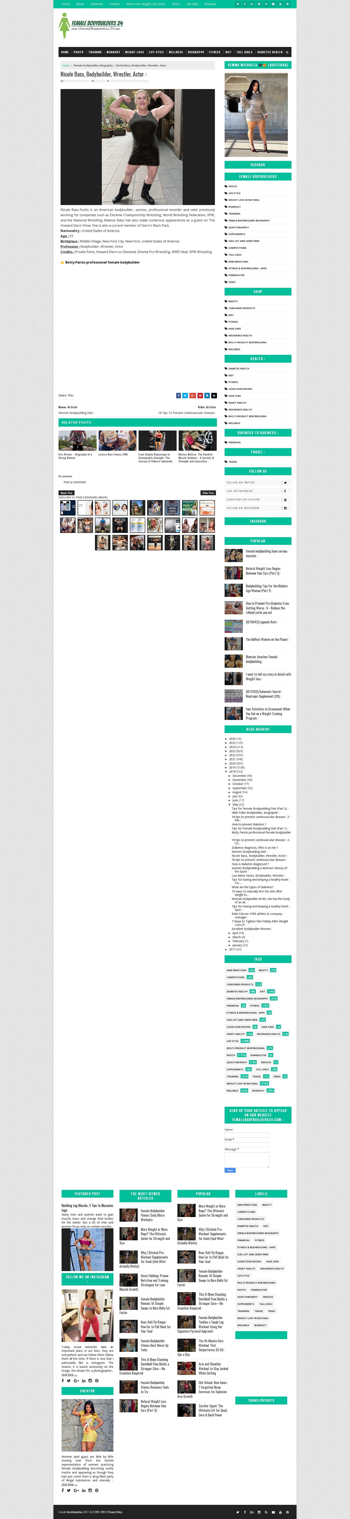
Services (266, 1062)
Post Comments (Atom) (92, 497)
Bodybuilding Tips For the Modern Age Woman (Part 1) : (267, 588)
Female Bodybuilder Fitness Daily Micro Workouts (153, 1215)
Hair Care (234, 328)
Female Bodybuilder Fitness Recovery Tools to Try (155, 1387)
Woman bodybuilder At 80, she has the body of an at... (261, 900)
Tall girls (245, 52)
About (80, 4)
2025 (232, 743)
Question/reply (238, 227)
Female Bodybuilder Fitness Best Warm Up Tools (154, 1345)
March (237, 937)
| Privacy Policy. (115, 1512)
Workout (210, 4)
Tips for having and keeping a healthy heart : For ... (261, 881)
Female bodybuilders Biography (93, 65)
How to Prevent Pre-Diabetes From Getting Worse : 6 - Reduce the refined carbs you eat (267, 608)
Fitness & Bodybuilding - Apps (247, 268)
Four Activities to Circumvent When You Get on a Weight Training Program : (268, 714)
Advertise (97, 4)
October (238, 784)
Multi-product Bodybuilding (247, 342)
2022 (232, 755)
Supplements (236, 234)
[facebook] (245, 4)
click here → (69, 1375)
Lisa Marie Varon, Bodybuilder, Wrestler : (258, 875)
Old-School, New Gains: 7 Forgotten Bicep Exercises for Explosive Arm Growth (202, 1389)
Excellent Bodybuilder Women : (252, 929)
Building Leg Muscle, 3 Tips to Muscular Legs (87, 1208)
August (237, 792)
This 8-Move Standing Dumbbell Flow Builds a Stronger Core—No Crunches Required (144, 1366)
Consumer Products (241, 308)
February (239, 941)
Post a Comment (75, 482)
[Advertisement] (138, 298)
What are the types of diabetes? (252, 887)
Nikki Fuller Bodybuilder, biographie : (255, 812)
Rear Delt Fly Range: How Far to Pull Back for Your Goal (156, 1327)
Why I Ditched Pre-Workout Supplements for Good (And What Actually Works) (144, 1259)
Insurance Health (240, 335)
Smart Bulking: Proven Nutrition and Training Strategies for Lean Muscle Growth (144, 1282)
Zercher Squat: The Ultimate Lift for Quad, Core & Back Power (213, 1410)
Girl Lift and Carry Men (243, 240)
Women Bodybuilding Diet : (249, 852)
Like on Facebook (240, 491)
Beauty (233, 301)
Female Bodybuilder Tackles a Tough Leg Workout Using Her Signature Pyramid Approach (200, 1324)
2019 (232, 767)
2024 (232, 747)
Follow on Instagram (243, 508)
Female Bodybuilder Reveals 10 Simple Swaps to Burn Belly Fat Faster (145, 1306)
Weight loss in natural (244, 199)
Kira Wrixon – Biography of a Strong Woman (75, 456)
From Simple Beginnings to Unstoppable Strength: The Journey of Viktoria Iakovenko (156, 458)
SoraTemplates (74, 1512)
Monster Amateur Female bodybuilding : (261, 659)
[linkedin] (83, 1381)
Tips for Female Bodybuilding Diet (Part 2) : (260, 808)
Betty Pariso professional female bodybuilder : (261, 834)
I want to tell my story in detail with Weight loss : (268, 676)
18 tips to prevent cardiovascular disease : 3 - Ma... (261, 818)
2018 (232, 771)
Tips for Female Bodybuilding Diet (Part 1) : (260, 828)
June (236, 800)
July (235, 796)
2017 (232, 949)
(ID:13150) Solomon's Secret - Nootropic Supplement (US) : (264, 693)
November (240, 780)
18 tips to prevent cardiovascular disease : (259, 860)
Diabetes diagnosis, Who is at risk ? (255, 847)
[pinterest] (287, 4)
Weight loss (134, 52)
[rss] (266, 4)
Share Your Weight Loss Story (145, 4)
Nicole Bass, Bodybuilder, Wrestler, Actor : (259, 856)
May (236, 804)
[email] (273, 4)
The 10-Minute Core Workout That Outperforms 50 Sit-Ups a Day (201, 1347)
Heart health (237, 402)
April (236, 933)
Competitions (237, 247)
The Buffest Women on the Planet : (267, 639)
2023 (232, 751)
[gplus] (252, 4)
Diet (228, 52)
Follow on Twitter (241, 482)
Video (231, 282)
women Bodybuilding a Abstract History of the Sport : (259, 869)
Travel (232, 461)
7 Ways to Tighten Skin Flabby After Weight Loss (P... (260, 923)
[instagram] (259, 4)
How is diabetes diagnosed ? (250, 864)
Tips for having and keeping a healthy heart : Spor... (261, 908)
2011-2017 (101, 1512)
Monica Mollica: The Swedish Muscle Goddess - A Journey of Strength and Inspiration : (196, 458)
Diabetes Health (270, 52)
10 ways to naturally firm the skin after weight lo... (257, 893)
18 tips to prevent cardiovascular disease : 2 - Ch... (261, 841)
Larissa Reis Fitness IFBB (113, 454)
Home (66, 4)
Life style (192, 4)
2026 (232, 739)
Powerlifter (236, 275)
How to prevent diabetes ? (249, 824)
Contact (114, 4)
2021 (232, 759)
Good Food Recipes (240, 388)
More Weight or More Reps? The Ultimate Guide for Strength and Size (145, 1236)
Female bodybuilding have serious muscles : (266, 553)
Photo (176, 4)
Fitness (215, 52)
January (238, 945)
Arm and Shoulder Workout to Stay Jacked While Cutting (213, 1368)
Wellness (176, 52)
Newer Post (67, 493)
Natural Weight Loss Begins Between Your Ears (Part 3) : (263, 570)
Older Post (208, 493)
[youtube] (280, 4)
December (240, 776)
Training (95, 52)
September (240, 788)
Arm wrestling (238, 261)
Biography (196, 52)
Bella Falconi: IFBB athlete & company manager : (257, 915)
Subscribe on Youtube (243, 499)
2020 (232, 763)
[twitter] (238, 4)
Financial (234, 442)
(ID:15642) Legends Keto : (262, 622)
